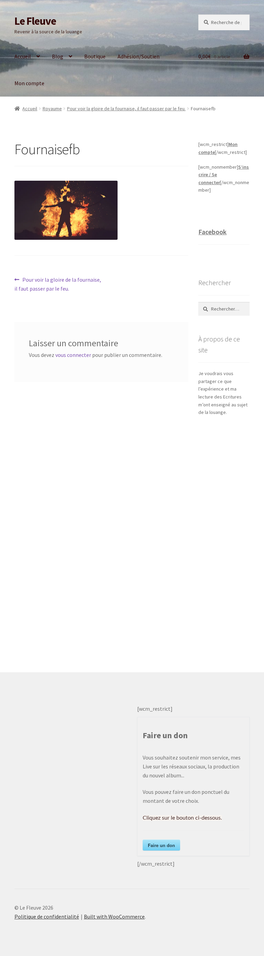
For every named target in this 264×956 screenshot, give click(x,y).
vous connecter (73, 354)
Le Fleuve (35, 21)
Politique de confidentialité (46, 916)
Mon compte (29, 83)
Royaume (52, 108)
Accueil (22, 56)
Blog (57, 56)
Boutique (95, 56)
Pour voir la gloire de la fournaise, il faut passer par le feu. (126, 108)
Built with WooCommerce (114, 916)
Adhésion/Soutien (139, 56)
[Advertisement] (224, 537)
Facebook (212, 231)
